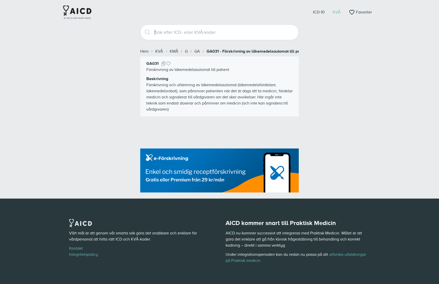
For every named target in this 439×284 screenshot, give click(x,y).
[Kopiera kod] (163, 63)
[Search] (145, 32)
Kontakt (76, 248)
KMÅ (174, 51)
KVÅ (159, 51)
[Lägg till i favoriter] (168, 63)
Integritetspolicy (83, 254)
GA (197, 51)
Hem (144, 51)
